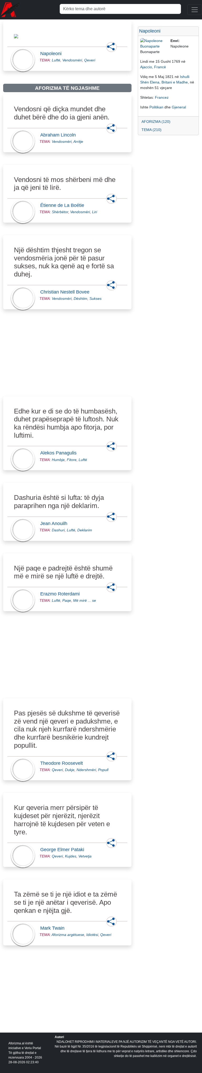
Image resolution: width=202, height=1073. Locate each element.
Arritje (78, 141)
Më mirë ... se (84, 600)
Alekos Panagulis (60, 453)
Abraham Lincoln (59, 135)
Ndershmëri (86, 770)
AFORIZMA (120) (156, 121)
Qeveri (89, 60)
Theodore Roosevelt (63, 763)
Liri (94, 212)
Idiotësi (92, 935)
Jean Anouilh (55, 523)
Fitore (72, 460)
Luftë (56, 60)
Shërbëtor (60, 212)
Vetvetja (85, 856)
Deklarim (84, 530)
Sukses (95, 298)
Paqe (66, 600)
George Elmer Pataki (63, 849)
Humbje (58, 460)
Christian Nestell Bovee (66, 292)
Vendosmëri (72, 60)
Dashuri (58, 530)
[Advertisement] (67, 359)
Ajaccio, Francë (153, 67)
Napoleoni (52, 53)
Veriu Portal (32, 1048)
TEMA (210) (151, 130)
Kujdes (70, 856)
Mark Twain (53, 928)
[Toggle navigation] (194, 9)
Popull (103, 770)
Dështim (80, 298)
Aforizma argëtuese (68, 935)
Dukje (69, 770)
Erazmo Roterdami (61, 593)
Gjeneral (179, 107)
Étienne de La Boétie (63, 205)
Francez (162, 97)
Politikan (156, 107)
